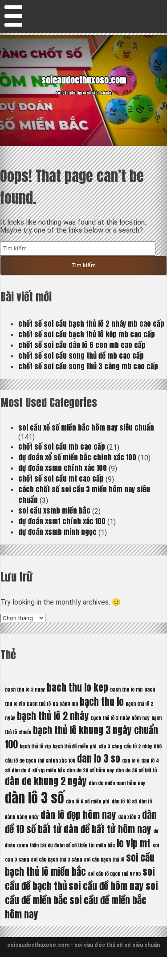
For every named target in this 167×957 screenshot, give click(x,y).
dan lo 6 (130, 760)
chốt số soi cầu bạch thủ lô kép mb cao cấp (86, 334)
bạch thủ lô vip (35, 746)
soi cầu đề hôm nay (106, 886)
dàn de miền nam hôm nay (117, 783)
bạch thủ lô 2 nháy (53, 716)
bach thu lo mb (126, 689)
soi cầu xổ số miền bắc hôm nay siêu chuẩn (86, 427)
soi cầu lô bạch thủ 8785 (114, 874)
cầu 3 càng (110, 746)
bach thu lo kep (77, 687)
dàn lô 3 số (34, 798)
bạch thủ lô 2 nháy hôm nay (120, 718)
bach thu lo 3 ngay (25, 689)
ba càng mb (65, 704)
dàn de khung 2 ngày (46, 781)
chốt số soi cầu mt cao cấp (61, 478)
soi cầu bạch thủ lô (104, 859)
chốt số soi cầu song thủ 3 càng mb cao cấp (88, 366)
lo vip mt (134, 843)
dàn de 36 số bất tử (136, 770)
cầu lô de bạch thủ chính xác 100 (40, 760)
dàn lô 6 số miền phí (88, 801)
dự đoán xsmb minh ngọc (57, 531)
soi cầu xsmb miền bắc (54, 510)
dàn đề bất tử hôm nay (107, 829)
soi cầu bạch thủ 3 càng (56, 859)
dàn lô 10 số (124, 801)
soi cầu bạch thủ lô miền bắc (80, 864)
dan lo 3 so (98, 758)
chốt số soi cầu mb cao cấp (61, 446)
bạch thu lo (102, 702)
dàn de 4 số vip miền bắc (38, 770)
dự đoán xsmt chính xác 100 (62, 521)
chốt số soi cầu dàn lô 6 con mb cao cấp (82, 345)
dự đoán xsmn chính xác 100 (62, 468)
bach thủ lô (39, 704)
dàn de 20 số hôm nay (90, 770)
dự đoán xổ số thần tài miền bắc (81, 845)
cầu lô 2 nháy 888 (143, 746)
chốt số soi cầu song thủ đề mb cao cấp (81, 355)
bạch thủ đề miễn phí (75, 746)
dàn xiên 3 (129, 817)
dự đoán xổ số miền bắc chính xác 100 (77, 457)
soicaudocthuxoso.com (83, 80)
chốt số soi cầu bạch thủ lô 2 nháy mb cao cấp (91, 323)
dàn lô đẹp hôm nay (78, 815)
